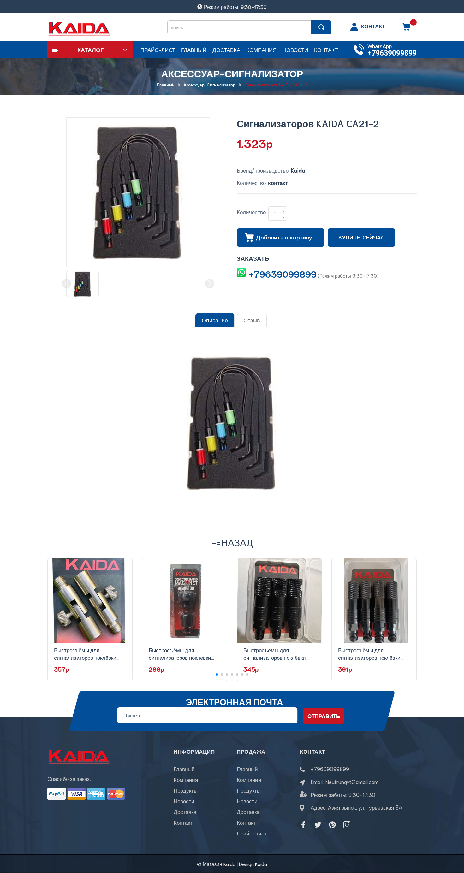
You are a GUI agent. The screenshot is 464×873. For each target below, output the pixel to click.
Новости (184, 800)
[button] (217, 674)
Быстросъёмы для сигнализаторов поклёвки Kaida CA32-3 (274, 657)
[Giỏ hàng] (406, 29)
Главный (184, 768)
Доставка (185, 811)
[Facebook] (303, 824)
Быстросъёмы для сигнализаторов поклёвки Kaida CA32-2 (369, 657)
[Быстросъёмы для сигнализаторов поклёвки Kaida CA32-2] (374, 600)
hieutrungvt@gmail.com (351, 781)
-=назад (232, 542)
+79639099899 (392, 53)
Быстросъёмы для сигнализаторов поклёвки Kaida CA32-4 (180, 657)
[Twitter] (317, 824)
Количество (251, 211)
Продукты (186, 790)
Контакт (183, 822)
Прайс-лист (252, 832)
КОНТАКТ (373, 25)
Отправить (323, 715)
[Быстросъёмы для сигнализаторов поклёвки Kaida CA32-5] (90, 600)
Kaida (261, 863)
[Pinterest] (332, 824)
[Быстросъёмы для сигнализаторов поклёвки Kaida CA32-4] (184, 600)
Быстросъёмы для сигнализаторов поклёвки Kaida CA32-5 (85, 657)
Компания (186, 779)
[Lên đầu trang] (451, 840)
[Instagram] (346, 824)
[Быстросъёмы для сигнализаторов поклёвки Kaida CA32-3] (279, 600)
